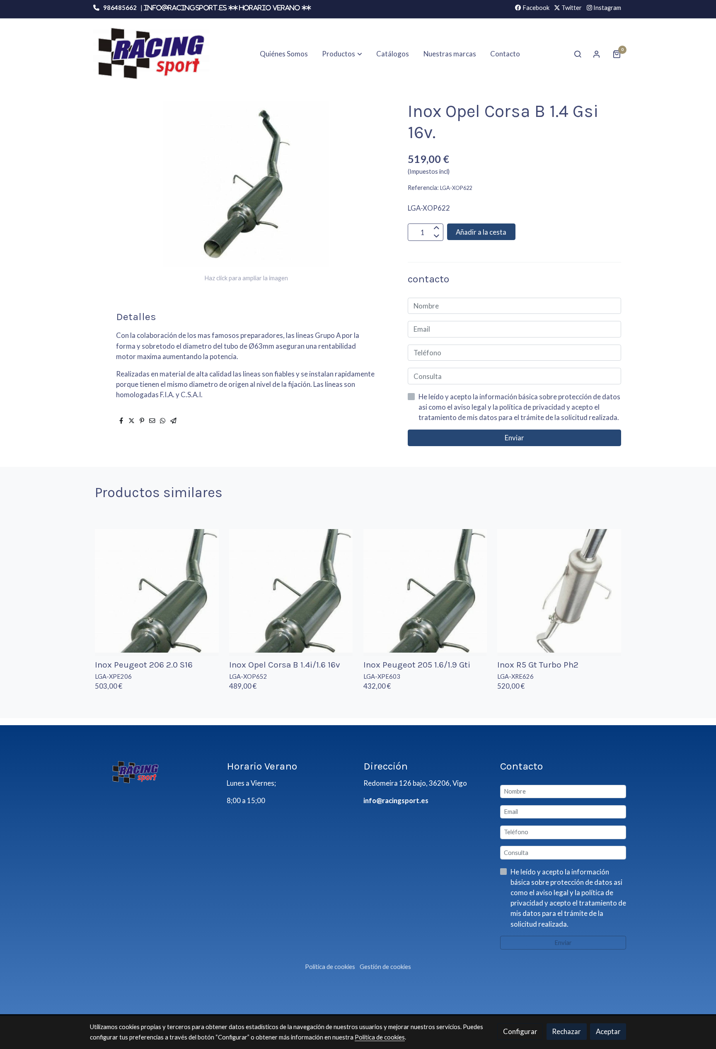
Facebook (535, 7)
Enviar (514, 438)
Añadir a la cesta (481, 232)
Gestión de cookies (385, 966)
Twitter (571, 7)
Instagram (606, 7)
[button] (342, 54)
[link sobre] (153, 772)
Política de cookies (330, 966)
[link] (151, 53)
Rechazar (566, 1031)
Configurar (520, 1031)
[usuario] (596, 54)
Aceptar (608, 1031)
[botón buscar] (577, 54)
